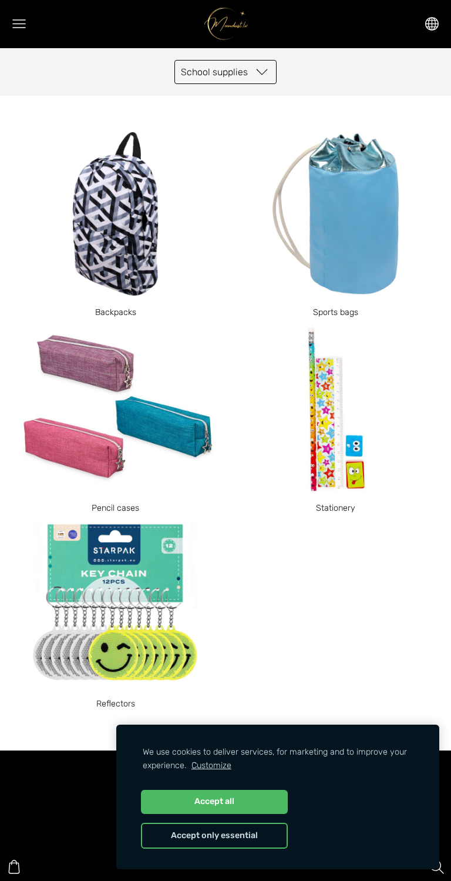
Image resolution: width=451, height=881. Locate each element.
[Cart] (14, 867)
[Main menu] (19, 24)
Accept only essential (214, 835)
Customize (211, 766)
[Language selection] (432, 24)
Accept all (214, 801)
